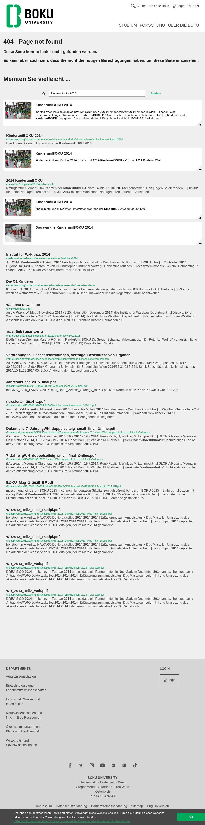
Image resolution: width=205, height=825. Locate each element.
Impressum (44, 806)
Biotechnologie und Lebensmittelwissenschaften (26, 688)
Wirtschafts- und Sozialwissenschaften (21, 743)
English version (158, 806)
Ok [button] (191, 817)
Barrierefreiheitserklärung (109, 806)
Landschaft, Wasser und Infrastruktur (23, 702)
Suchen (156, 93)
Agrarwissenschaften (21, 676)
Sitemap (137, 806)
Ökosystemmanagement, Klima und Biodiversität (23, 729)
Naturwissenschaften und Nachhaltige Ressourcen (24, 715)
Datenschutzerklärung (71, 806)
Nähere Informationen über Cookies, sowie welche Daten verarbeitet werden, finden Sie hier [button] (72, 821)
